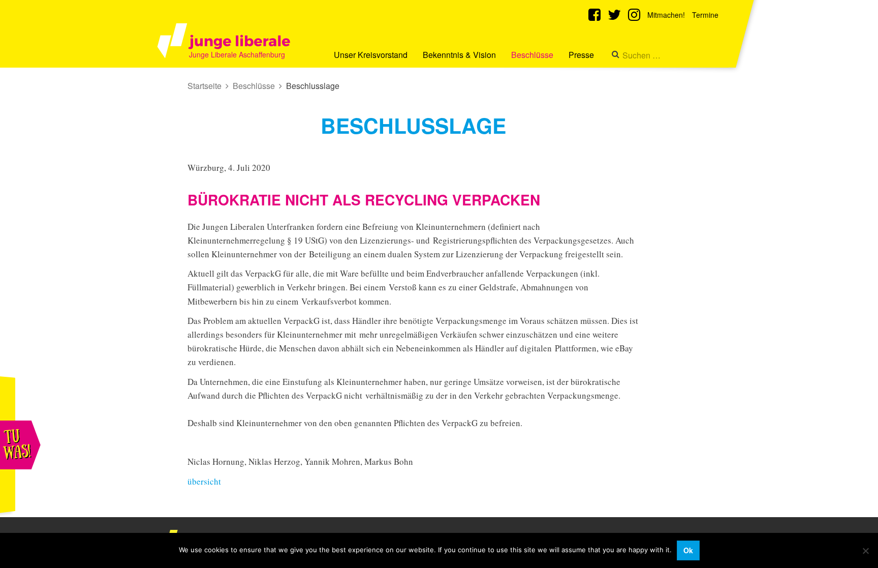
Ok (688, 550)
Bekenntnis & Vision (459, 55)
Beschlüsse (532, 55)
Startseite (204, 86)
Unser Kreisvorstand (370, 55)
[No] (865, 551)
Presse (581, 55)
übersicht (204, 481)
